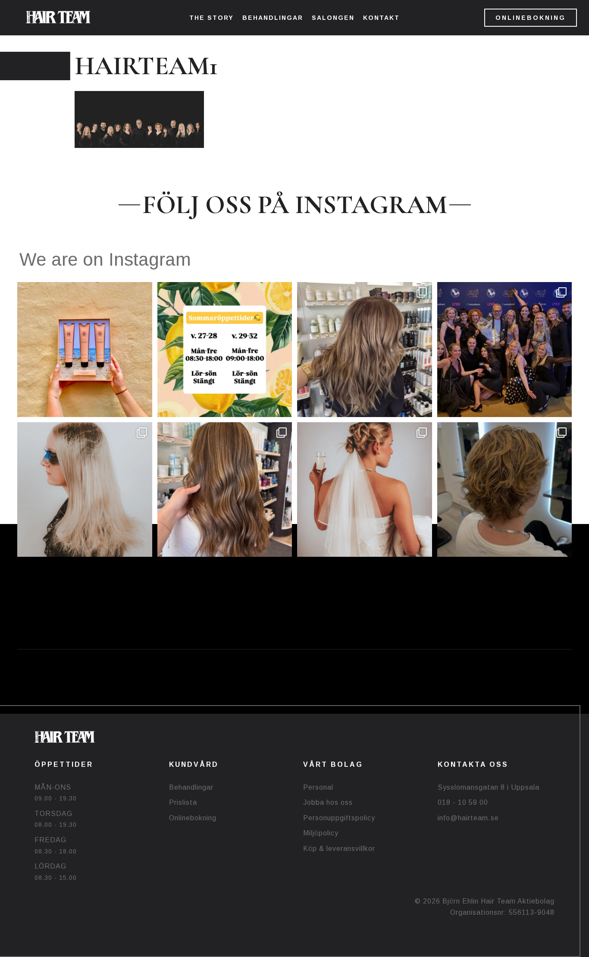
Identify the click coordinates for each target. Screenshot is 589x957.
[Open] (84, 349)
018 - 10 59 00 (463, 802)
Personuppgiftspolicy (339, 818)
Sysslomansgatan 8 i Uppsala (488, 787)
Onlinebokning (192, 818)
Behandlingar (191, 787)
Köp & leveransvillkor (339, 848)
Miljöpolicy (320, 833)
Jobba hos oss (328, 802)
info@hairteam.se (468, 818)
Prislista (183, 802)
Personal (318, 787)
